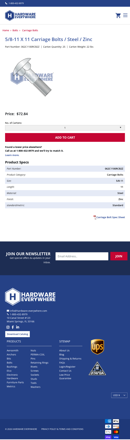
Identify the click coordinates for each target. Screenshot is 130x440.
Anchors (11, 354)
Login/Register (67, 366)
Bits (9, 358)
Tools (34, 382)
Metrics (11, 386)
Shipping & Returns (70, 358)
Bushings (12, 366)
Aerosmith (12, 350)
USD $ (116, 395)
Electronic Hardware (12, 376)
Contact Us (65, 370)
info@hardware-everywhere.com (28, 310)
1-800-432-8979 (16, 3)
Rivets (34, 366)
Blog (61, 354)
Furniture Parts (15, 382)
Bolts (15, 30)
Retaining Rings (39, 362)
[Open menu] (125, 15)
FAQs (62, 362)
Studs (34, 378)
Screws (35, 370)
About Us (64, 350)
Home (6, 30)
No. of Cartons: (13, 122)
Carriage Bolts (30, 30)
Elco (9, 370)
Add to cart (65, 137)
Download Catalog (17, 334)
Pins (33, 358)
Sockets (35, 374)
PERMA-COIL (38, 354)
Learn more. (12, 155)
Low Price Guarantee (65, 376)
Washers (35, 387)
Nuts (33, 350)
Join (118, 256)
